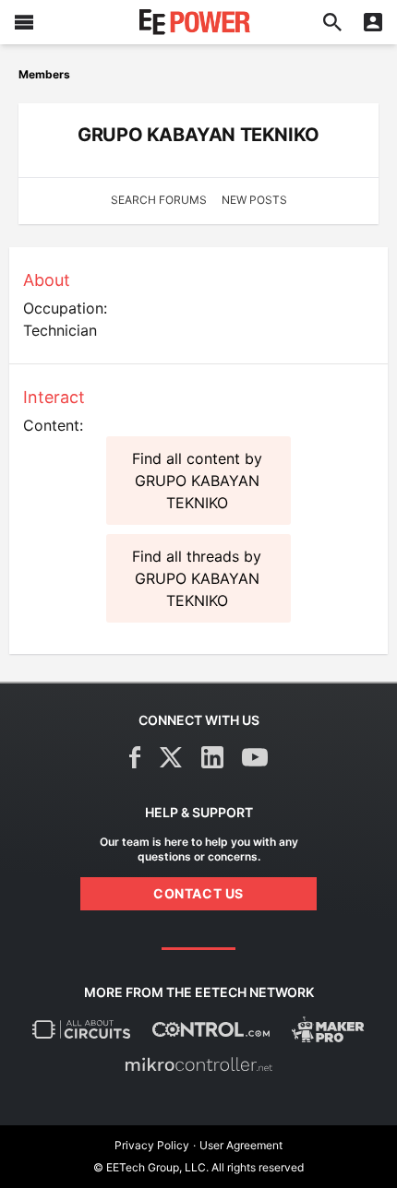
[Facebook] (135, 757)
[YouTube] (255, 757)
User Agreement (241, 1145)
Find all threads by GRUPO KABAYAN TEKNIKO (196, 578)
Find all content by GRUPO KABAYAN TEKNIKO (197, 480)
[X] (171, 757)
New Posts (254, 200)
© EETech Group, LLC (149, 1167)
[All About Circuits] (81, 1029)
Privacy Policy (151, 1145)
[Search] (332, 22)
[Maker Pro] (328, 1029)
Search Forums (159, 200)
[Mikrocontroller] (198, 1064)
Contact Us (198, 893)
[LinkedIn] (212, 757)
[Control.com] (211, 1029)
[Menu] (24, 22)
